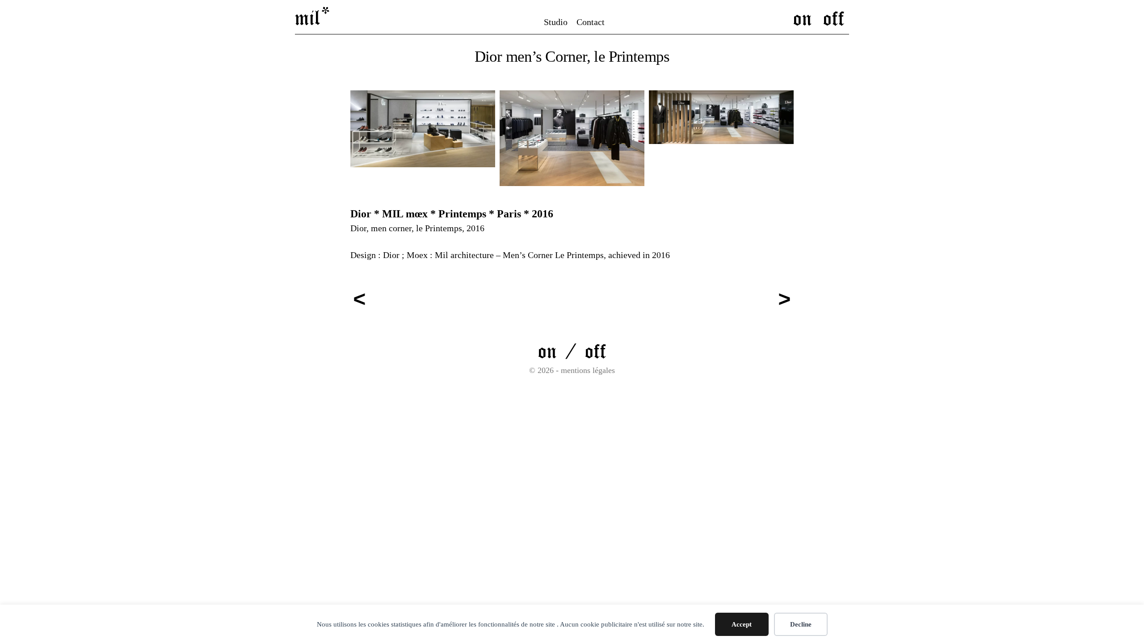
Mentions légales (588, 370)
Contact (590, 22)
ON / (561, 350)
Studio (556, 22)
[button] (422, 128)
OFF (595, 350)
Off (834, 17)
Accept (742, 624)
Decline (801, 624)
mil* (313, 17)
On (802, 17)
